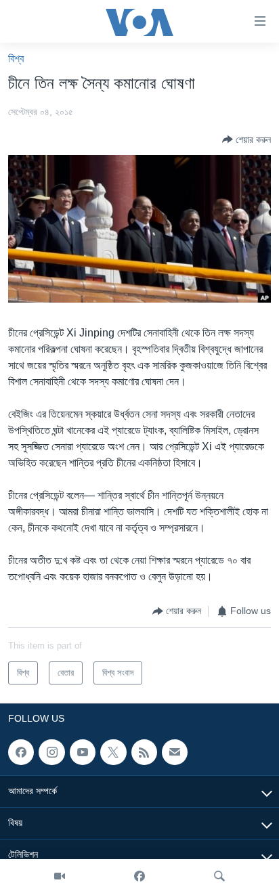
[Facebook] (139, 876)
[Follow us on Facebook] (21, 752)
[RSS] (144, 752)
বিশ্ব (16, 58)
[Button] (246, 139)
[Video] (59, 876)
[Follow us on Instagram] (51, 752)
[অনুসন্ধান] (219, 876)
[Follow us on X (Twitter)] (113, 752)
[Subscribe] (175, 752)
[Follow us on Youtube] (82, 752)
